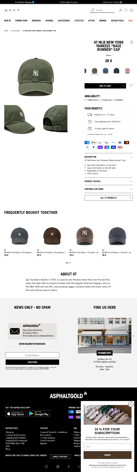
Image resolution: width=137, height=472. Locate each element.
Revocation (45, 434)
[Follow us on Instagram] (46, 466)
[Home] (68, 395)
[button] (131, 42)
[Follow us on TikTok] (57, 466)
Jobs (8, 446)
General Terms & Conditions (53, 431)
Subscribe (32, 362)
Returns (77, 443)
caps (71, 286)
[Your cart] (131, 10)
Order (77, 434)
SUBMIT (107, 455)
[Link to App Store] (16, 413)
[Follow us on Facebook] (68, 466)
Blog (8, 448)
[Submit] (92, 10)
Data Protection (47, 440)
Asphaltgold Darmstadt (16, 440)
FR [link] (18, 10)
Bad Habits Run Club (15, 443)
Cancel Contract (60, 457)
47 (96, 42)
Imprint (43, 443)
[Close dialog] (131, 404)
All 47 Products (109, 198)
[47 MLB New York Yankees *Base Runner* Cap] (94, 70)
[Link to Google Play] (39, 413)
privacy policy (44, 367)
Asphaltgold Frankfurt (16, 437)
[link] (120, 10)
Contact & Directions (16, 434)
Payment (78, 437)
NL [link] (14, 10)
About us (10, 431)
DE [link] (10, 10)
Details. (110, 134)
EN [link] (6, 10)
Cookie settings (47, 437)
